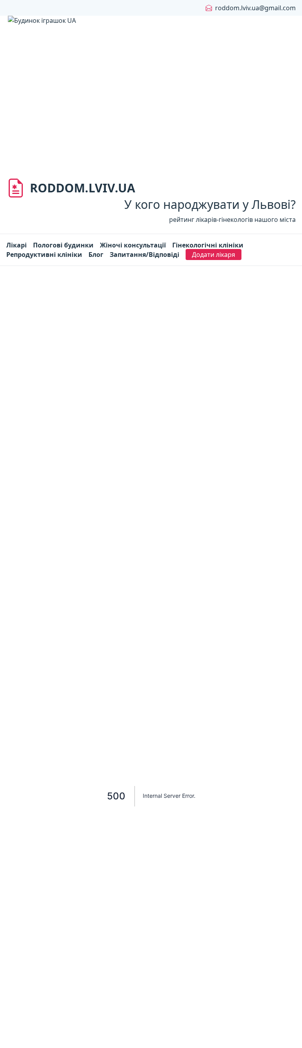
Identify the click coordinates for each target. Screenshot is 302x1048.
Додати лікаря (213, 254)
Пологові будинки (63, 245)
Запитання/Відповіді (144, 254)
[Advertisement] (151, 110)
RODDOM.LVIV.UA (82, 188)
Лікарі (16, 245)
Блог (95, 254)
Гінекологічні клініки (207, 245)
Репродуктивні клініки (44, 254)
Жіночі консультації (133, 245)
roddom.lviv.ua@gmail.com (255, 8)
